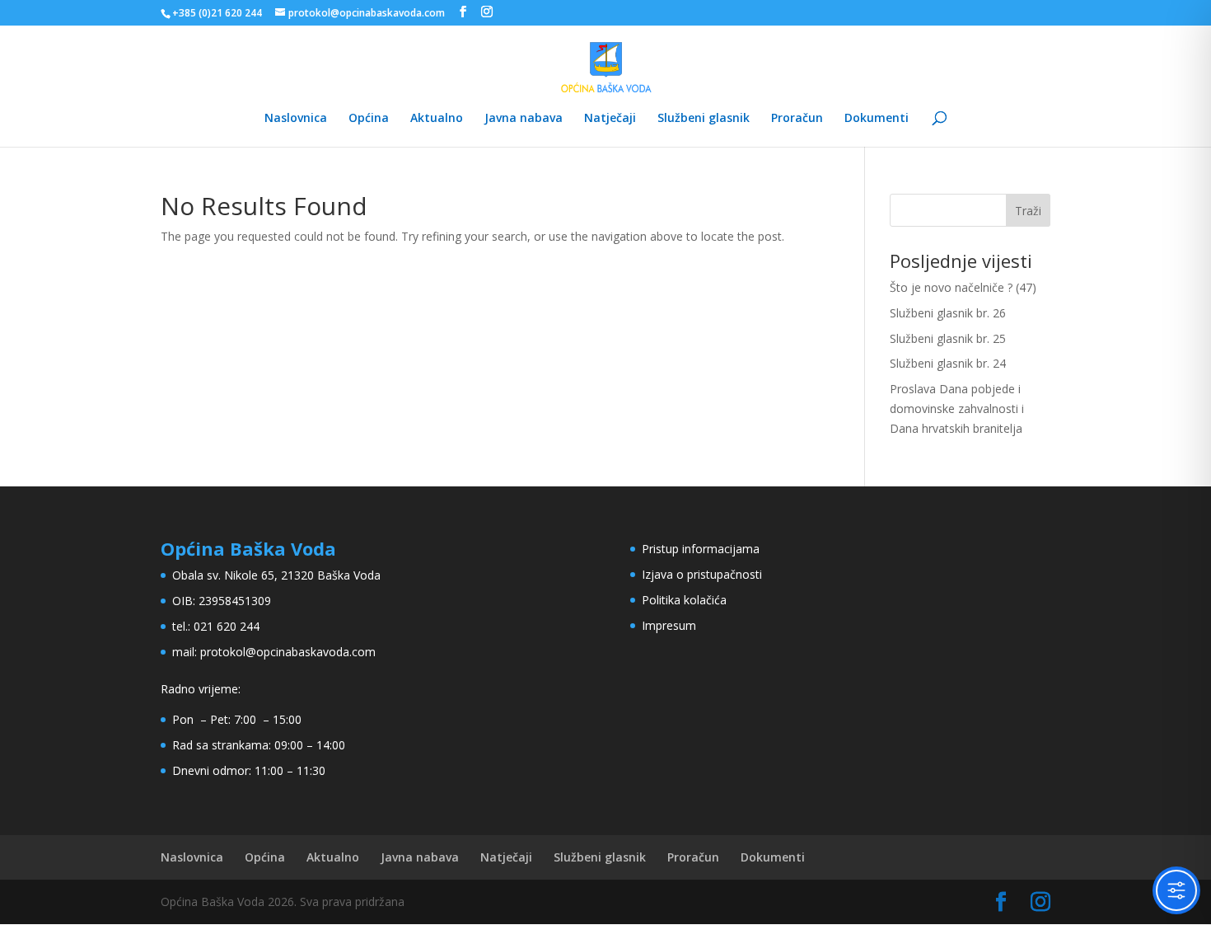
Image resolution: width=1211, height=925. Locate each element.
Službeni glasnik (703, 118)
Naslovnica (295, 118)
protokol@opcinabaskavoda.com (288, 652)
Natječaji (610, 118)
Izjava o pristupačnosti (702, 574)
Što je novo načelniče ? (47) (963, 287)
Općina (368, 118)
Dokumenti (876, 118)
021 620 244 (227, 626)
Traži (1028, 210)
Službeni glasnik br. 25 (948, 338)
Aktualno (436, 118)
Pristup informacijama (701, 548)
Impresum (669, 625)
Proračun (797, 118)
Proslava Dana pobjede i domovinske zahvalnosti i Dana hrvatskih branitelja (957, 408)
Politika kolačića (684, 600)
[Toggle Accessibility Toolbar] (1176, 890)
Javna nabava (523, 118)
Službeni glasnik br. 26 (948, 313)
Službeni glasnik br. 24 (948, 363)
